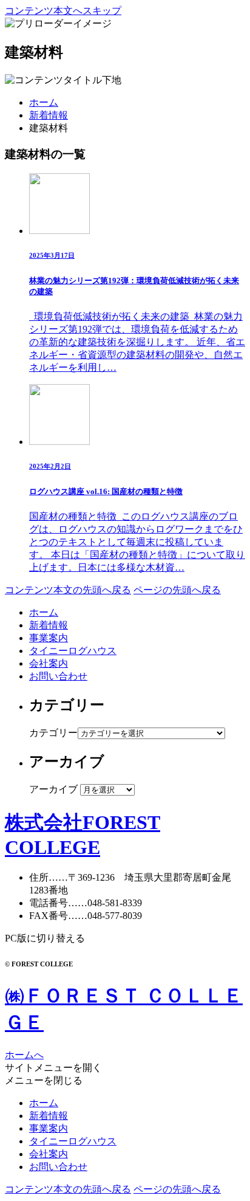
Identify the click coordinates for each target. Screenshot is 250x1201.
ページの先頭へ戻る (177, 590)
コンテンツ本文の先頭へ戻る (68, 590)
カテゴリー (53, 733)
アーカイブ (53, 789)
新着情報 (48, 115)
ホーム (43, 102)
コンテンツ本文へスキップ (63, 10)
